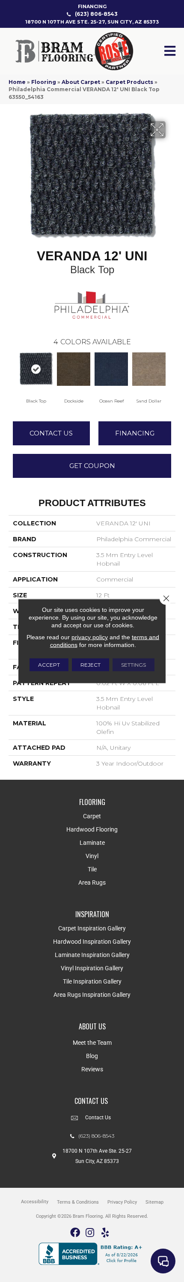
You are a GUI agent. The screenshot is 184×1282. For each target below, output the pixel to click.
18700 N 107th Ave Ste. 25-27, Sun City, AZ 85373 (92, 22)
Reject (90, 665)
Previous (12, 370)
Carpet (92, 816)
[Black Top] (36, 369)
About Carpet (81, 82)
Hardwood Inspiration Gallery (92, 941)
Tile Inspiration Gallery (92, 981)
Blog (92, 1055)
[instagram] (90, 1233)
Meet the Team (92, 1042)
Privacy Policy (122, 1202)
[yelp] (105, 1233)
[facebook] (75, 1233)
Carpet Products (129, 82)
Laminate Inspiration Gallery (92, 954)
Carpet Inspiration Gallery (92, 928)
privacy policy (89, 637)
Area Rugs (92, 882)
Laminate (92, 842)
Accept (49, 665)
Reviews (92, 1069)
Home (17, 82)
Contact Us (51, 433)
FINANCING (92, 6)
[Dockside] (73, 369)
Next (171, 370)
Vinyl (92, 856)
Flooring (43, 82)
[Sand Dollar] (149, 369)
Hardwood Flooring (92, 829)
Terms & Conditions (78, 1202)
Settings (133, 665)
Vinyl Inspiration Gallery (92, 968)
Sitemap (154, 1202)
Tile (92, 869)
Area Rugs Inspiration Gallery (92, 994)
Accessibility (34, 1201)
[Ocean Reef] (111, 369)
